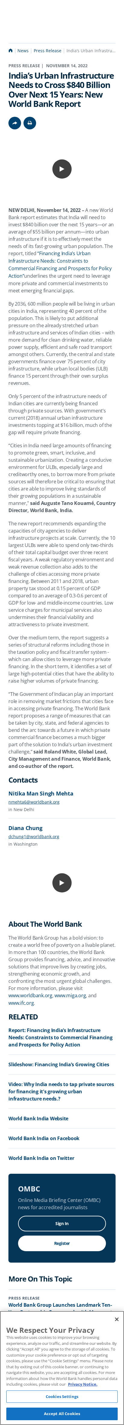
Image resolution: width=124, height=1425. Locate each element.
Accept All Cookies (62, 1413)
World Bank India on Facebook (43, 1138)
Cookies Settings (62, 1396)
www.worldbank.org (30, 995)
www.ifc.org (21, 1003)
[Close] (116, 1319)
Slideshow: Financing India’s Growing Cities (58, 1064)
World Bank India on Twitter (41, 1158)
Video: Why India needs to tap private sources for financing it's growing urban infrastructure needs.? (61, 1091)
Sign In (62, 1223)
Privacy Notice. (83, 1384)
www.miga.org (70, 995)
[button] (29, 123)
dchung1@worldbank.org (33, 836)
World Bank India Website (38, 1118)
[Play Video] (62, 169)
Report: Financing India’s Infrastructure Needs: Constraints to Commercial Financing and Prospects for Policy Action (60, 1037)
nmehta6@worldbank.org (34, 802)
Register (62, 1243)
